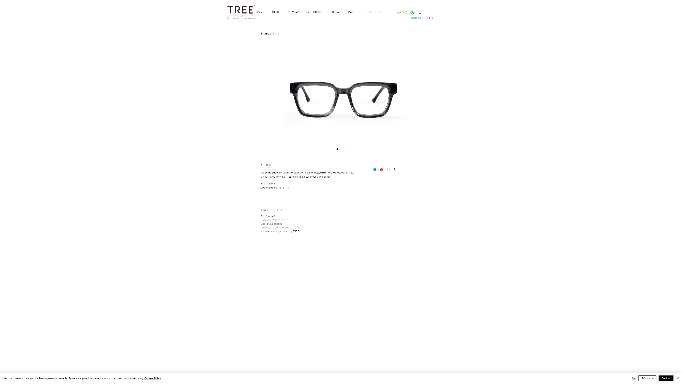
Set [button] (634, 378)
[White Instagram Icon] (273, 286)
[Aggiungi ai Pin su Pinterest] (381, 169)
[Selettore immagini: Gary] (337, 149)
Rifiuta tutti (647, 378)
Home (265, 33)
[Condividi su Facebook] (375, 169)
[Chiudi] (678, 378)
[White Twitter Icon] (265, 286)
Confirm (666, 378)
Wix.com (375, 305)
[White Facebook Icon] (258, 286)
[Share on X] (395, 169)
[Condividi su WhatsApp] (388, 169)
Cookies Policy (152, 378)
